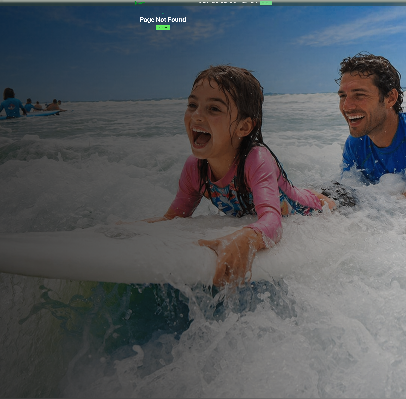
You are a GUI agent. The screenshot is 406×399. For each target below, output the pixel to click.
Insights (244, 3)
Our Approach (203, 3)
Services (214, 3)
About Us (253, 3)
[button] (233, 3)
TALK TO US (266, 3)
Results (224, 3)
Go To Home (163, 27)
